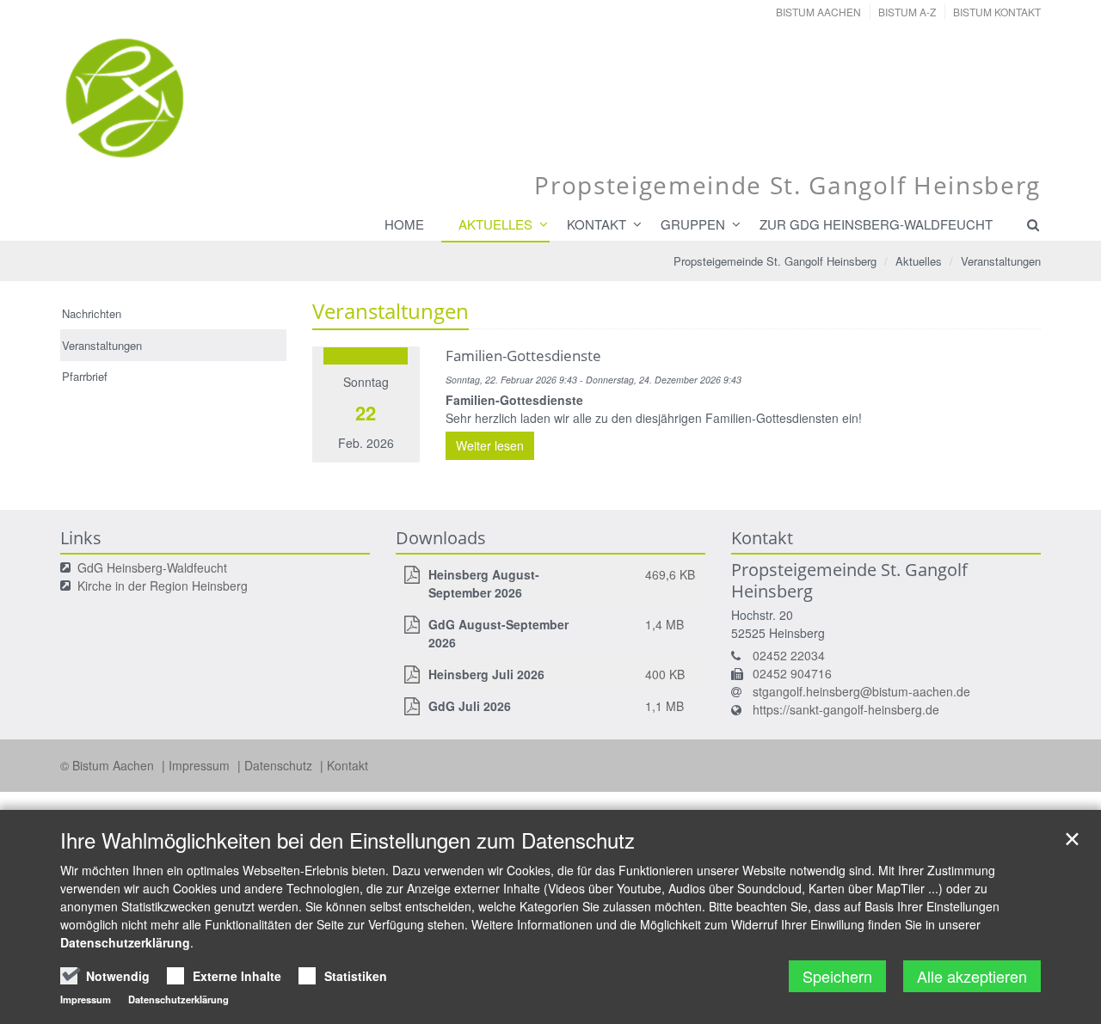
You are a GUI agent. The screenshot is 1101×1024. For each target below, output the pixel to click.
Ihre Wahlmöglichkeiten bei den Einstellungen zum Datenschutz (347, 840)
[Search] (1025, 224)
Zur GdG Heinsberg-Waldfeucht (876, 224)
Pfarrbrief (85, 376)
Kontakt (596, 224)
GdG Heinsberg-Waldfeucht (152, 567)
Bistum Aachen (818, 11)
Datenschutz (280, 765)
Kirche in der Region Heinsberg (162, 585)
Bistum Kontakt (997, 11)
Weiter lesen (490, 445)
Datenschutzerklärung (125, 942)
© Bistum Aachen (108, 765)
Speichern (837, 976)
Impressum (201, 765)
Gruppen (693, 224)
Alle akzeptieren (972, 976)
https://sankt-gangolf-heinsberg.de (846, 709)
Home (404, 224)
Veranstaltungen (1001, 261)
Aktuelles (495, 224)
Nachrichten (91, 313)
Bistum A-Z (907, 11)
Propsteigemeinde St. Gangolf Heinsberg (775, 261)
